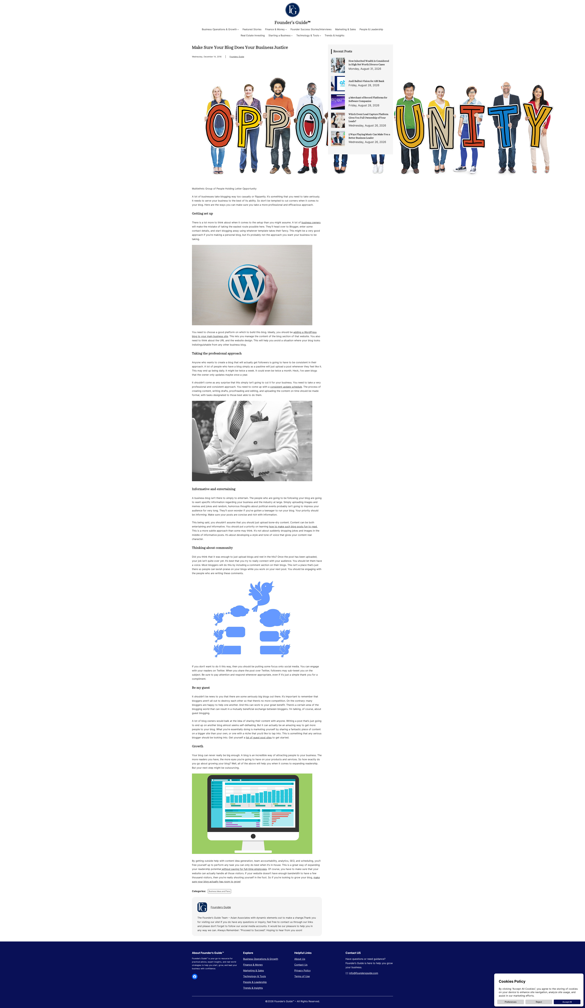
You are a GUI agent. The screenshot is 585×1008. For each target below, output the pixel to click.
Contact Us (300, 964)
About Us (299, 958)
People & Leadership (255, 982)
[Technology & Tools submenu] (320, 35)
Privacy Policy (302, 970)
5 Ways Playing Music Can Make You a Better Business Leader (369, 136)
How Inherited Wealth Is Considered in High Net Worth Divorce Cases (369, 63)
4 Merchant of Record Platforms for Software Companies (368, 99)
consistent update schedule (286, 386)
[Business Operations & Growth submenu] (238, 29)
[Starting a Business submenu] (292, 35)
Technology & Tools (254, 976)
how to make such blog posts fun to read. (293, 526)
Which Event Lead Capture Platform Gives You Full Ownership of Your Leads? (368, 118)
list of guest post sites (259, 737)
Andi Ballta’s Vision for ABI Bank (366, 81)
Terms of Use (302, 976)
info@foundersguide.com (363, 973)
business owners (311, 222)
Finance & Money (253, 964)
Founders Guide (237, 57)
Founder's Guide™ (292, 23)
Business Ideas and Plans (219, 891)
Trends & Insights (253, 987)
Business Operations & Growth (260, 958)
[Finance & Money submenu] (286, 29)
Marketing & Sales (253, 970)
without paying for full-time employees (244, 869)
